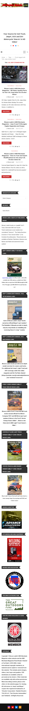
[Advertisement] (14, 20)
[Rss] (18, 45)
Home (3, 57)
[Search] (27, 52)
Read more (6, 111)
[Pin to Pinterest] (15, 115)
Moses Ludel (11, 97)
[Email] (15, 45)
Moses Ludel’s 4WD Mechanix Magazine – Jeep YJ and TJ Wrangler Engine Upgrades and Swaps (14, 124)
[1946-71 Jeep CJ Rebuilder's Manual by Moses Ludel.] (14, 301)
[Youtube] (13, 45)
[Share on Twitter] (13, 115)
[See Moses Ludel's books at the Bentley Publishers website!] (14, 392)
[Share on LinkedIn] (17, 115)
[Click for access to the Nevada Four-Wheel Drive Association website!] (14, 572)
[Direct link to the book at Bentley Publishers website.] (14, 258)
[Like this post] (10, 115)
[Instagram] (10, 45)
